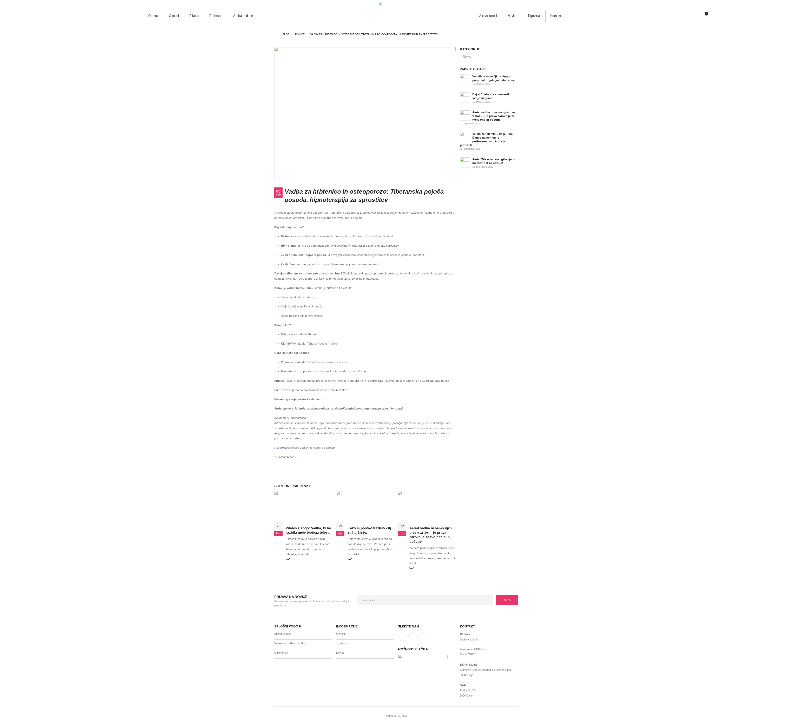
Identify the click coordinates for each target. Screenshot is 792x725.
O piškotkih (281, 652)
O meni (174, 16)
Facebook (402, 636)
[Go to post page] (465, 79)
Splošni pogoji (282, 633)
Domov (153, 16)
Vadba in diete (243, 16)
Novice (512, 16)
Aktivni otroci (488, 16)
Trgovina (534, 16)
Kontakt (555, 16)
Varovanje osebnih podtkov (290, 643)
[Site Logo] (394, 15)
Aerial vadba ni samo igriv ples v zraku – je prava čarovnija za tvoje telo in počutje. (494, 116)
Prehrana (216, 16)
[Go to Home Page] (275, 34)
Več (288, 559)
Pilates (194, 16)
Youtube (412, 636)
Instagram (422, 636)
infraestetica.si (287, 457)
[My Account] (632, 16)
